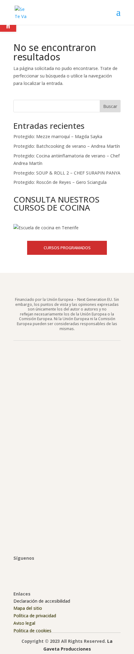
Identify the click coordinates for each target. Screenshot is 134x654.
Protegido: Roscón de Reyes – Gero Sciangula (60, 182)
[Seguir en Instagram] (31, 567)
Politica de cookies (32, 630)
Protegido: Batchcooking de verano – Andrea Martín (66, 146)
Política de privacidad (34, 616)
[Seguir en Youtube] (43, 567)
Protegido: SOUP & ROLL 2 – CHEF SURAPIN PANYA (66, 173)
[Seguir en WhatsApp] (56, 567)
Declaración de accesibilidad (41, 601)
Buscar (110, 106)
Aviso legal (24, 623)
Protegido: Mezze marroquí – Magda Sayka (57, 136)
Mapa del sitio (27, 608)
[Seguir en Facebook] (18, 567)
